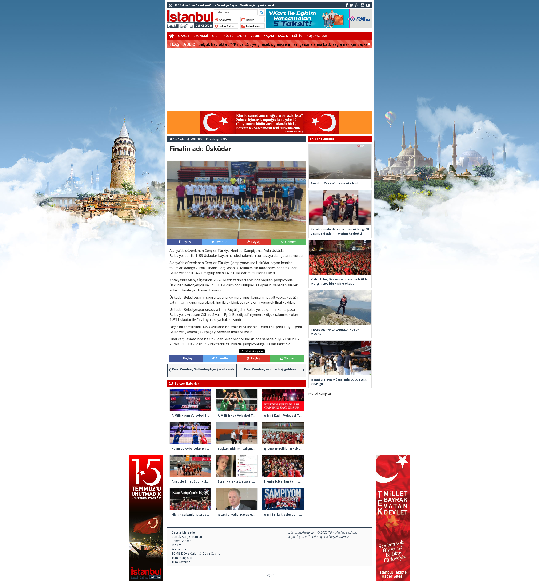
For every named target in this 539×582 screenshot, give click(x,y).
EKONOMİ (201, 36)
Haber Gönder (181, 541)
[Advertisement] (269, 79)
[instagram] (362, 5)
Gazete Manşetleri (184, 532)
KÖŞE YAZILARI (317, 36)
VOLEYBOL (197, 139)
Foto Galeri (252, 26)
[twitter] (351, 5)
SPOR (216, 36)
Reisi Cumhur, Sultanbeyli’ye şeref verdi (203, 369)
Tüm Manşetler (182, 558)
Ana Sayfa (224, 20)
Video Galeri (226, 26)
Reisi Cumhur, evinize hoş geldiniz (270, 369)
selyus (269, 575)
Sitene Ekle (179, 549)
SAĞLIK (283, 36)
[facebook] (347, 5)
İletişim (249, 20)
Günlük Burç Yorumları (187, 537)
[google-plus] (357, 5)
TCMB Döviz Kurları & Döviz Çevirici (196, 553)
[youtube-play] (368, 5)
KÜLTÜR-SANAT (235, 36)
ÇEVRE (255, 36)
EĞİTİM (297, 36)
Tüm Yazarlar (181, 562)
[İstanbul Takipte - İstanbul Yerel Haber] (190, 18)
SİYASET (183, 36)
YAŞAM (269, 36)
